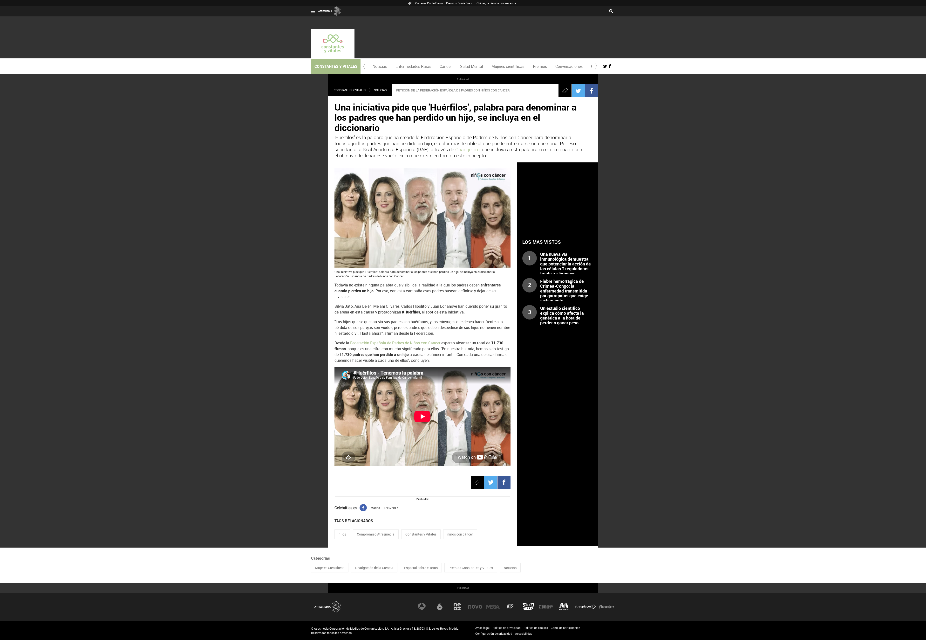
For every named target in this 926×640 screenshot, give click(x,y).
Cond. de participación (565, 628)
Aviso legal (482, 628)
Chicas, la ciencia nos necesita (496, 3)
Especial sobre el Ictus (421, 567)
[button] (364, 66)
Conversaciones (569, 66)
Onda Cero (528, 606)
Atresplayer (585, 606)
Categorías (320, 558)
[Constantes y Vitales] (332, 43)
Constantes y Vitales (350, 90)
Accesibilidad (523, 633)
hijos (342, 534)
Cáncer (446, 66)
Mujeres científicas (507, 66)
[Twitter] (578, 90)
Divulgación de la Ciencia (374, 567)
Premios (540, 66)
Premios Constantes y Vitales (471, 567)
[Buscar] (611, 11)
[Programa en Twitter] (605, 66)
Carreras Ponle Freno (429, 3)
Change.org (467, 149)
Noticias (380, 66)
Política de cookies (536, 628)
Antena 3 (422, 606)
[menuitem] (379, 66)
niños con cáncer (460, 534)
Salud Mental (471, 66)
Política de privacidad (506, 628)
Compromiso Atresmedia (376, 534)
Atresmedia (328, 607)
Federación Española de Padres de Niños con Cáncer (395, 343)
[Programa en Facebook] (610, 66)
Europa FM (546, 606)
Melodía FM (564, 606)
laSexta (439, 606)
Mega (493, 606)
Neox (457, 606)
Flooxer (606, 606)
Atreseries (510, 606)
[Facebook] (591, 90)
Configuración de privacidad (493, 633)
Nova (475, 606)
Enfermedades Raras (413, 66)
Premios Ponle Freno (459, 3)
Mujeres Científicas (329, 567)
